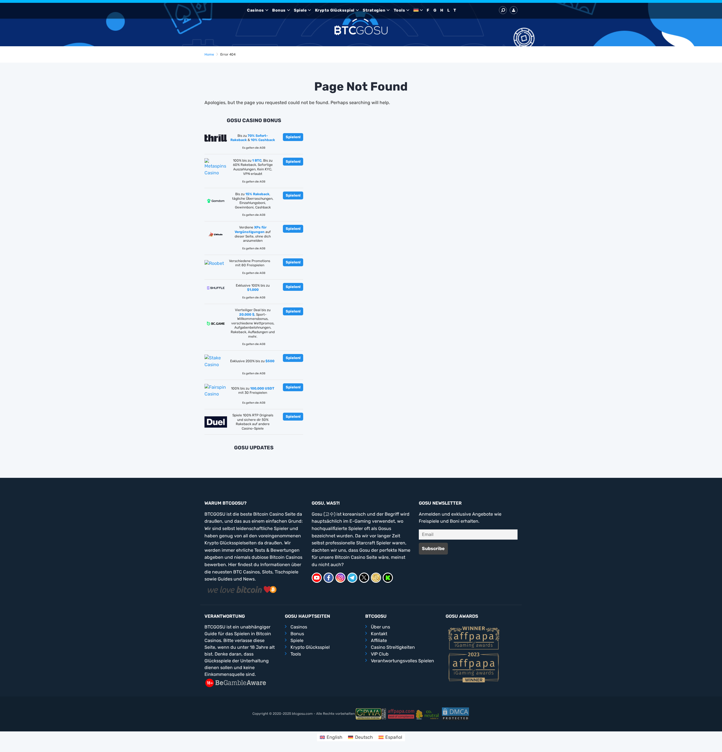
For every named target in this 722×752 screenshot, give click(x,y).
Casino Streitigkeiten (393, 647)
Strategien (374, 10)
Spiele (300, 10)
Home (209, 54)
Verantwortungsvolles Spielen (402, 660)
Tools (399, 10)
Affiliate (379, 640)
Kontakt (379, 633)
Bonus (279, 10)
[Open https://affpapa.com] (474, 637)
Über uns (380, 627)
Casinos (255, 10)
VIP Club (380, 654)
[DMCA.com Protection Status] (455, 714)
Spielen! (293, 137)
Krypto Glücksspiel (335, 10)
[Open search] (503, 10)
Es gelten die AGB (253, 147)
